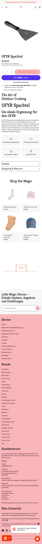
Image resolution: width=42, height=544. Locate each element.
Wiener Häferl (6, 437)
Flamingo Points (6, 358)
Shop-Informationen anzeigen (13, 90)
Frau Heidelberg (6, 388)
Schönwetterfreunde (8, 422)
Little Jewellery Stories (8, 400)
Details (5, 163)
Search (4, 324)
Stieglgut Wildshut (7, 428)
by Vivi (4, 381)
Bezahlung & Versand (8, 331)
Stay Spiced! (5, 425)
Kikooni (4, 394)
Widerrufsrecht (6, 352)
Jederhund (5, 391)
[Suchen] (6, 7)
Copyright (5, 340)
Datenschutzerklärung (8, 346)
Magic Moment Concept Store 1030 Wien (17, 538)
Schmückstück (6, 419)
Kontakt (4, 461)
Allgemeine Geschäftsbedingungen (12, 327)
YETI (3, 443)
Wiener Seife (6, 440)
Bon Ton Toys (6, 378)
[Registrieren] (37, 308)
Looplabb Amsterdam (8, 403)
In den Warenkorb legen (28, 72)
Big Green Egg (6, 372)
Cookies (4, 343)
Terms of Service (7, 349)
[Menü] (2, 7)
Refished (4, 412)
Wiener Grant (6, 434)
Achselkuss (5, 369)
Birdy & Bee (5, 375)
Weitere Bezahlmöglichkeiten (21, 82)
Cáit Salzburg (6, 385)
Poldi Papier (5, 409)
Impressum (5, 337)
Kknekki (4, 397)
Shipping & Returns (12, 168)
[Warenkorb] (40, 7)
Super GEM (5, 431)
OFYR (3, 406)
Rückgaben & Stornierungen (10, 334)
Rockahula (5, 416)
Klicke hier (5, 519)
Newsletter (5, 355)
